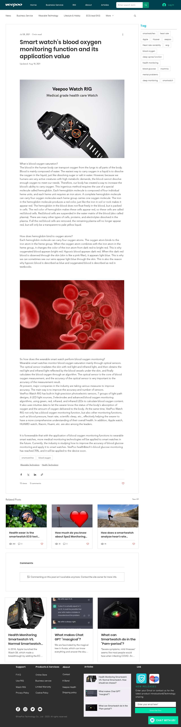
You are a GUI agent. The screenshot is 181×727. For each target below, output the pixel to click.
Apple (145, 39)
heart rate (164, 33)
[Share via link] (42, 474)
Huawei (156, 39)
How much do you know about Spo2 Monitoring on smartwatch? (70, 534)
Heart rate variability (152, 45)
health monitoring (150, 62)
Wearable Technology (48, 15)
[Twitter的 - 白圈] (33, 709)
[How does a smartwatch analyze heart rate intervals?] (118, 516)
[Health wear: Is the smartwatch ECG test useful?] (26, 516)
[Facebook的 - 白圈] (18, 709)
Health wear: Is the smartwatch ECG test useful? (23, 534)
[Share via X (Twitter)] (28, 474)
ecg (167, 45)
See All (135, 499)
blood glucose (149, 68)
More (108, 15)
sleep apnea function (152, 57)
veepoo (167, 39)
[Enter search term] (146, 5)
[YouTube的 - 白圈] (40, 709)
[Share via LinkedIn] (35, 474)
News (8, 15)
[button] (135, 15)
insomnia (164, 68)
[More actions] (122, 34)
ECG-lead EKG (93, 15)
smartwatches (28, 457)
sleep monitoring (150, 80)
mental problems (150, 74)
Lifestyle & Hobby (72, 15)
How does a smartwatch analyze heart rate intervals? (117, 534)
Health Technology (50, 465)
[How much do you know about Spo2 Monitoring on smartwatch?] (72, 516)
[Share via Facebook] (21, 474)
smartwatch (168, 80)
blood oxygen (45, 457)
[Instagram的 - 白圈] (25, 709)
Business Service (25, 15)
